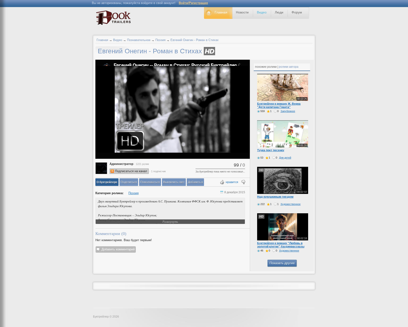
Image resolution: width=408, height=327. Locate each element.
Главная (102, 40)
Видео (117, 40)
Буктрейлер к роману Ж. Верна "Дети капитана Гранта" (279, 105)
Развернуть (170, 221)
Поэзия (160, 40)
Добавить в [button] (195, 182)
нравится (232, 182)
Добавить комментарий (118, 249)
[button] (107, 182)
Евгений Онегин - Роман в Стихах (194, 40)
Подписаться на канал (131, 171)
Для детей (285, 157)
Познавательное (138, 40)
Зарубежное (287, 111)
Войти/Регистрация (193, 3)
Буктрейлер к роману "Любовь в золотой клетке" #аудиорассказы (280, 245)
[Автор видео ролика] (101, 168)
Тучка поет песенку (270, 150)
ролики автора (288, 66)
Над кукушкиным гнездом (275, 196)
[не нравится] (243, 182)
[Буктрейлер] (114, 19)
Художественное (290, 204)
